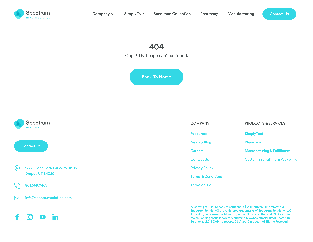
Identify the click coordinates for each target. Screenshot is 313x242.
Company (101, 14)
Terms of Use (201, 185)
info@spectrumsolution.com (48, 198)
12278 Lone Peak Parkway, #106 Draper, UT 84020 (51, 171)
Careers (196, 151)
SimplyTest (134, 14)
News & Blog (200, 142)
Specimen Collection (172, 14)
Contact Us (279, 14)
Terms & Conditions (206, 176)
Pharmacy (209, 14)
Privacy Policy (201, 168)
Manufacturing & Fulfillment (267, 151)
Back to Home (156, 77)
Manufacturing (241, 14)
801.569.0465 (36, 185)
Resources (198, 134)
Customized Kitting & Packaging (271, 159)
